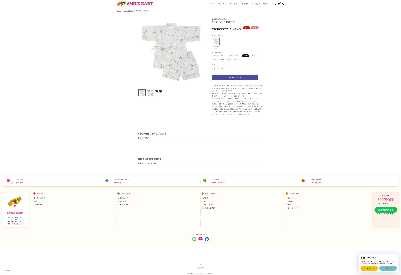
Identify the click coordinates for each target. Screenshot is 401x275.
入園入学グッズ (39, 205)
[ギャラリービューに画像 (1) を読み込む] (142, 92)
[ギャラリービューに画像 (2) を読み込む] (150, 92)
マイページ (205, 201)
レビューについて (207, 205)
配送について (122, 201)
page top (200, 267)
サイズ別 (255, 4)
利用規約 (289, 205)
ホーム (212, 4)
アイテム (221, 4)
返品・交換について (124, 205)
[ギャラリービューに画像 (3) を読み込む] (158, 92)
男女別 (265, 4)
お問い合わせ (291, 201)
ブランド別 (233, 4)
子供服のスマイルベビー (219, 19)
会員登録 (205, 198)
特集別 (244, 4)
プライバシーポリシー (293, 208)
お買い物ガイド (123, 198)
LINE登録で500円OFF (208, 208)
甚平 (35, 201)
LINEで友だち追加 (385, 210)
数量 (213, 64)
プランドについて (292, 198)
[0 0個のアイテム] (279, 4)
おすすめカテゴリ (39, 198)
